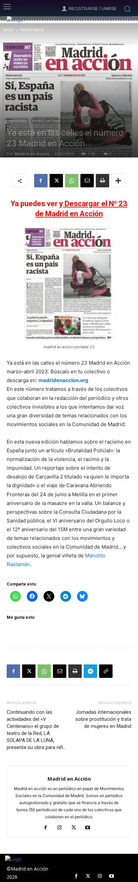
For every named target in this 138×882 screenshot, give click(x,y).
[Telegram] (90, 671)
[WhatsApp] (71, 180)
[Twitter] (88, 876)
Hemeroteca (32, 30)
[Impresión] (102, 180)
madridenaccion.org (63, 380)
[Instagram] (62, 828)
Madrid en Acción (32, 153)
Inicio (8, 30)
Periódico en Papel (46, 121)
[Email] (87, 180)
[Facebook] (41, 180)
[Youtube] (90, 828)
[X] (56, 180)
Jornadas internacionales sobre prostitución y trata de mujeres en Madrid (103, 719)
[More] (118, 180)
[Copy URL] (106, 671)
